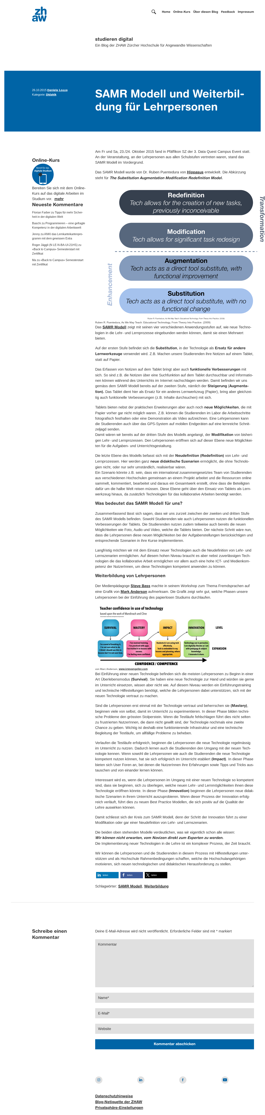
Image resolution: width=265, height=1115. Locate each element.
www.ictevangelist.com (133, 669)
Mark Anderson (134, 592)
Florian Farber (41, 212)
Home (166, 12)
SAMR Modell (114, 327)
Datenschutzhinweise (114, 1096)
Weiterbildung (156, 886)
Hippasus (195, 172)
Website (104, 1029)
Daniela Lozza (57, 90)
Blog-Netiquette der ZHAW (118, 1102)
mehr (59, 199)
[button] (107, 875)
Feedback (228, 12)
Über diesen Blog (205, 12)
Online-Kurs (181, 12)
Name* (103, 998)
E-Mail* (104, 1013)
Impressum (246, 12)
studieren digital (114, 39)
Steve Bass (140, 586)
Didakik (51, 94)
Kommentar (107, 944)
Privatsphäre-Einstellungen (119, 1108)
